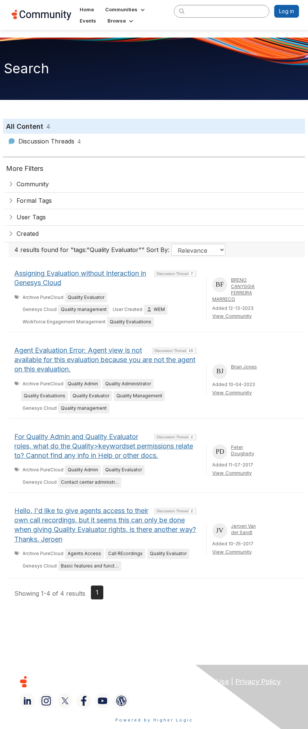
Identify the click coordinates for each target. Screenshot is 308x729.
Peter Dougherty (242, 450)
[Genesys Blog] (121, 700)
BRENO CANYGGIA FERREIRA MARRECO (233, 289)
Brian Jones (244, 367)
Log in (286, 11)
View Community (232, 316)
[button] (126, 9)
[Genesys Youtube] (102, 700)
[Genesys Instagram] (46, 700)
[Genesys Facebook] (83, 700)
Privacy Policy (258, 681)
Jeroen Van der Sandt (243, 529)
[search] (182, 11)
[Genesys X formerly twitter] (64, 700)
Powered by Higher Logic (154, 720)
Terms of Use (207, 681)
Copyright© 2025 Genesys (74, 681)
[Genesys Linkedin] (27, 700)
